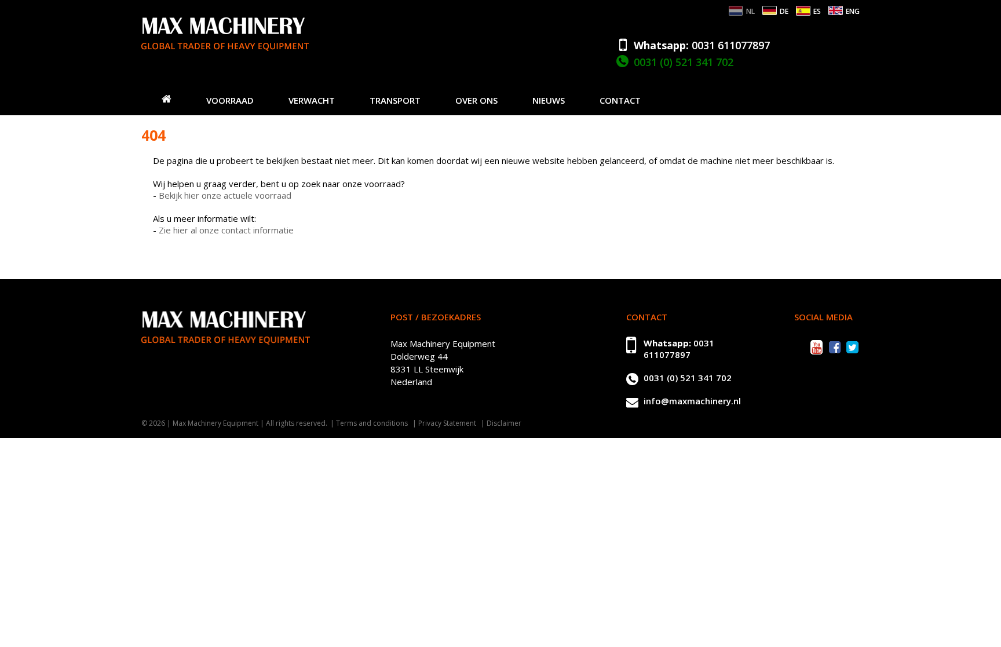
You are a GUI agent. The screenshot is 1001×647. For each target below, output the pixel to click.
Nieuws (548, 100)
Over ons (476, 100)
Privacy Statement (447, 423)
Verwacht (311, 100)
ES (817, 11)
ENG (853, 11)
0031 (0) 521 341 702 (683, 62)
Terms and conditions (372, 423)
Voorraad (230, 100)
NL (750, 11)
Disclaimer (504, 423)
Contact (620, 100)
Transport (395, 100)
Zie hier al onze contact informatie (226, 230)
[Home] (166, 98)
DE (784, 11)
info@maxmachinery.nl (692, 401)
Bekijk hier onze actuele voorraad (225, 195)
